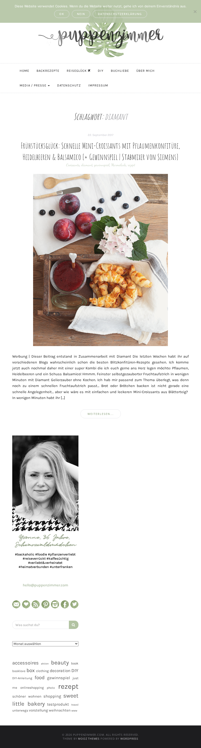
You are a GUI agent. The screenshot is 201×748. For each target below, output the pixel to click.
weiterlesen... (101, 414)
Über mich (145, 70)
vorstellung (38, 710)
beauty (60, 662)
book (74, 663)
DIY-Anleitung (22, 678)
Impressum (98, 85)
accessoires (25, 663)
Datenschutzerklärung (120, 14)
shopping (52, 696)
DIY (100, 70)
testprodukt (58, 704)
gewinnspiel (101, 165)
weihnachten (60, 710)
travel (74, 704)
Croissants (72, 165)
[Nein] (194, 11)
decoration (60, 670)
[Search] (73, 625)
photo (51, 687)
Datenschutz (69, 85)
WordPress (129, 738)
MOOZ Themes (89, 738)
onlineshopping (32, 687)
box (30, 670)
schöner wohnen (26, 696)
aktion (45, 663)
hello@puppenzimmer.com (45, 585)
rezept (131, 165)
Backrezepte (48, 70)
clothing (42, 671)
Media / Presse (33, 85)
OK (61, 14)
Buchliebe (120, 70)
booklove (18, 671)
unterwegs (20, 710)
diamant (86, 165)
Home (24, 70)
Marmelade (118, 165)
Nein (81, 14)
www (74, 710)
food (40, 677)
